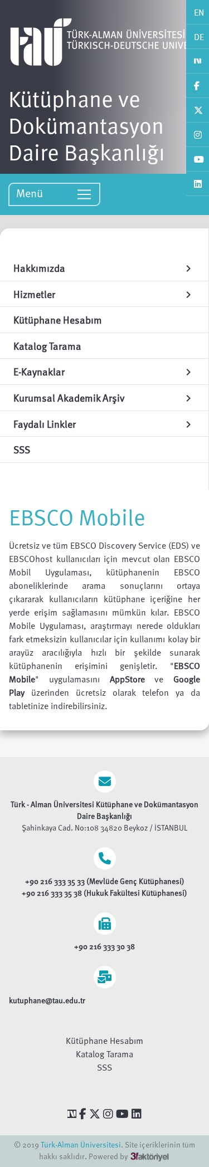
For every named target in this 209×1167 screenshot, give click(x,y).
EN (199, 12)
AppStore (132, 679)
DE (199, 36)
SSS (104, 1067)
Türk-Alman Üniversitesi (81, 1144)
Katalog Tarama (104, 1054)
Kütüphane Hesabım (104, 1040)
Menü (31, 192)
